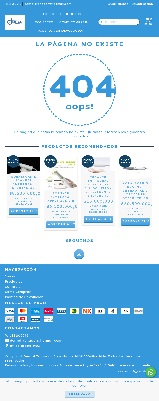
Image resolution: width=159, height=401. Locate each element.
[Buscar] (100, 21)
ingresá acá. (92, 365)
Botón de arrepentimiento (129, 365)
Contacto (44, 22)
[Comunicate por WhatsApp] (151, 372)
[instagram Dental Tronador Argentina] (79, 254)
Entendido (79, 393)
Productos (70, 14)
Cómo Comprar (73, 22)
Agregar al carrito (136, 221)
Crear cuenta (118, 3)
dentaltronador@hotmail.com (47, 3)
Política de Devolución (61, 30)
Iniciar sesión (142, 3)
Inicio (47, 14)
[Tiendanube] (136, 372)
